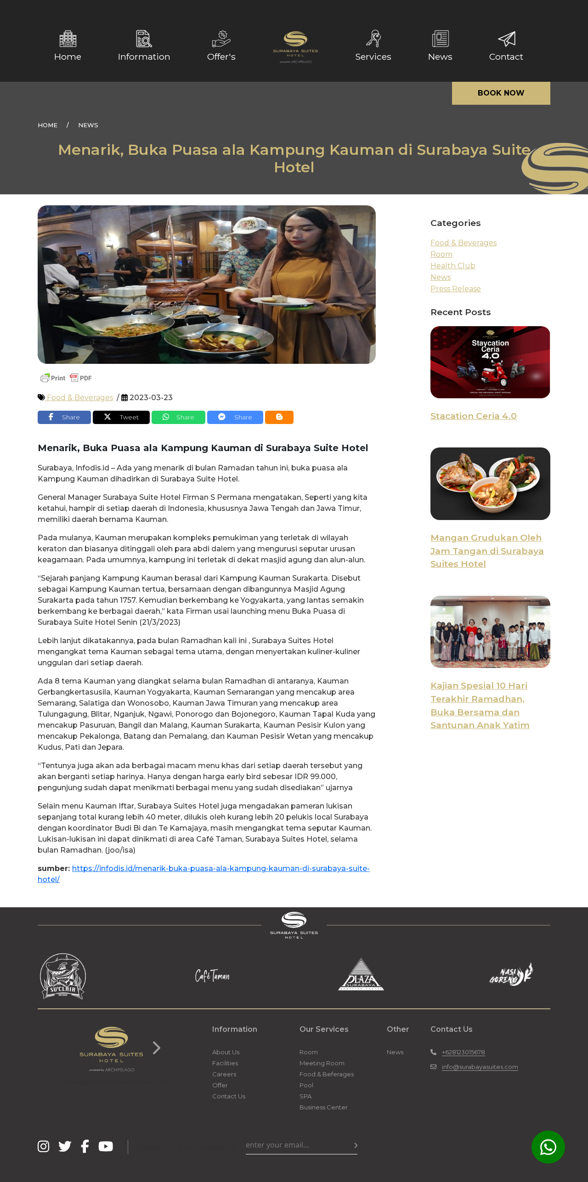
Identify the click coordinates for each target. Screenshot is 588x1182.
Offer (220, 1085)
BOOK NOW (501, 93)
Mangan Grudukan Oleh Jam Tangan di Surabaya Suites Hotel (487, 551)
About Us (225, 1052)
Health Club (452, 265)
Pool (306, 1085)
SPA (305, 1096)
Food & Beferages (327, 1074)
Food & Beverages (79, 397)
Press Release (455, 288)
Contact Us (228, 1096)
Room (441, 254)
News (440, 277)
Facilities (225, 1063)
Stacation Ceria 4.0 (473, 415)
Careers (224, 1074)
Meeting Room (322, 1063)
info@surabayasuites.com (480, 1066)
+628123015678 (463, 1052)
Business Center (324, 1107)
